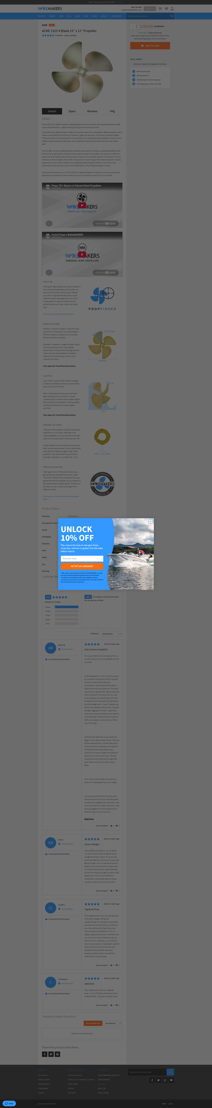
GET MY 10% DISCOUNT (82, 566)
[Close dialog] (151, 521)
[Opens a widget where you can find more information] (9, 1104)
